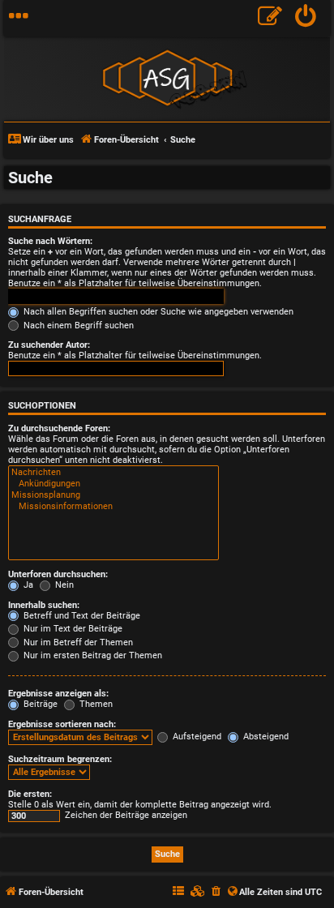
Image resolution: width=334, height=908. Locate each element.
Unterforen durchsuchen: (58, 574)
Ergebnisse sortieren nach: (62, 724)
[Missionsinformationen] (113, 506)
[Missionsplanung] (113, 495)
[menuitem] (306, 18)
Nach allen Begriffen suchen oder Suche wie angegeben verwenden (157, 311)
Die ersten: (30, 794)
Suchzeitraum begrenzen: (60, 759)
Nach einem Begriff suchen (77, 325)
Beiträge (39, 704)
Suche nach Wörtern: (50, 241)
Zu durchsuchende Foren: (59, 428)
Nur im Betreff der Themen (77, 642)
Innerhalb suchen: (43, 605)
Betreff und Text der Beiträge (80, 615)
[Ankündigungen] (113, 484)
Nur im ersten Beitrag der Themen (91, 655)
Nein (63, 585)
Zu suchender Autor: (49, 345)
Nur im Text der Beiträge (71, 628)
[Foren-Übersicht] (167, 77)
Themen (95, 704)
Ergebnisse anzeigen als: (58, 693)
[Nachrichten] (113, 472)
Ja (27, 585)
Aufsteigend (195, 736)
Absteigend (265, 736)
